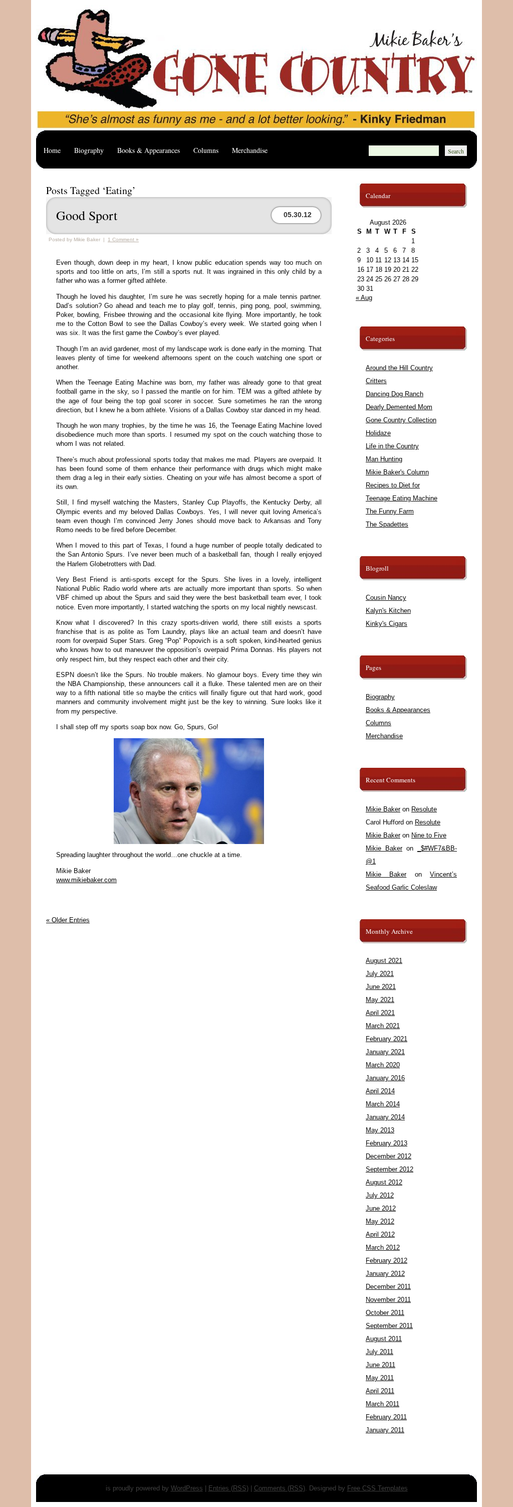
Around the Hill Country (399, 368)
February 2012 (386, 1260)
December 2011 (388, 1286)
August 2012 (384, 1182)
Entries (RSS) (228, 1488)
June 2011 (380, 1365)
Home (52, 150)
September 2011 (389, 1325)
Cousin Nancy (386, 597)
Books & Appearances (148, 150)
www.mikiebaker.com (86, 880)
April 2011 (380, 1391)
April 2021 (380, 1013)
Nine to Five (428, 835)
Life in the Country (392, 446)
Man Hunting (384, 459)
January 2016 (385, 1078)
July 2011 (379, 1352)
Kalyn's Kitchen (388, 610)
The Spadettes (387, 524)
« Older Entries (68, 920)
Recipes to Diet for (393, 485)
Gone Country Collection (401, 420)
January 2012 (385, 1273)
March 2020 (383, 1065)
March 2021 (383, 1026)
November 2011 (388, 1299)
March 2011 (382, 1404)
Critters (376, 381)
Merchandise (250, 150)
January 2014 (385, 1117)
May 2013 (380, 1130)
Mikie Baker (383, 809)
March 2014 (383, 1104)
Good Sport (86, 215)
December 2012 (388, 1156)
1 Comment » (123, 239)
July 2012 (380, 1195)
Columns (205, 150)
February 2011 (386, 1417)
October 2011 (385, 1312)
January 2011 (385, 1430)
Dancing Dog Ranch (394, 394)
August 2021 (384, 960)
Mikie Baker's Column (397, 472)
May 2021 (380, 999)
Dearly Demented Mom (399, 407)
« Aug (364, 297)
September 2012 (389, 1169)
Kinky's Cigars (386, 623)
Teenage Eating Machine (401, 498)
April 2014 (380, 1091)
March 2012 (383, 1247)
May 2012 (380, 1221)
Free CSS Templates (377, 1488)
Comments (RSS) (279, 1488)
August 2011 (384, 1339)
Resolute (424, 809)
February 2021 (386, 1039)
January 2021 (385, 1052)
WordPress (187, 1488)
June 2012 (381, 1208)
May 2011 (380, 1378)
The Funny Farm (390, 511)
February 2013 (386, 1143)
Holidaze (378, 433)
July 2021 (380, 973)
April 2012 (380, 1234)
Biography (89, 150)
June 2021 (381, 986)
